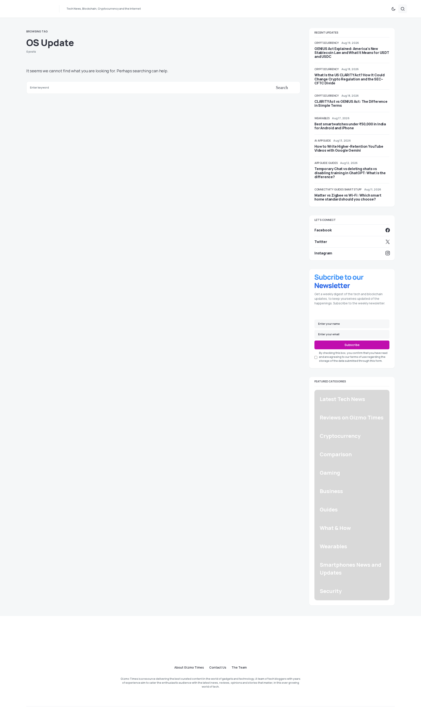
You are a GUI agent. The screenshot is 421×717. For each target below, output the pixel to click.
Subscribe (352, 345)
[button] (393, 8)
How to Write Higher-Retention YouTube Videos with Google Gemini (348, 148)
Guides (332, 163)
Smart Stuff (353, 189)
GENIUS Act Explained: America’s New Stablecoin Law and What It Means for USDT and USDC (351, 52)
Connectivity (323, 189)
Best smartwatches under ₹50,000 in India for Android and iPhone (350, 126)
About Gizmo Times (189, 667)
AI (315, 140)
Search (282, 87)
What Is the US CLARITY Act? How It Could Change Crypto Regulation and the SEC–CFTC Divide (349, 79)
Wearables (321, 118)
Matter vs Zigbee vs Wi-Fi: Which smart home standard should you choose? (347, 197)
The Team (239, 667)
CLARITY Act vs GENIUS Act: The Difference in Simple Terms (350, 103)
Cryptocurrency (326, 43)
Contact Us (217, 667)
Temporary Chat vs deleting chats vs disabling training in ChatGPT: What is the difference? (350, 172)
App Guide (324, 140)
